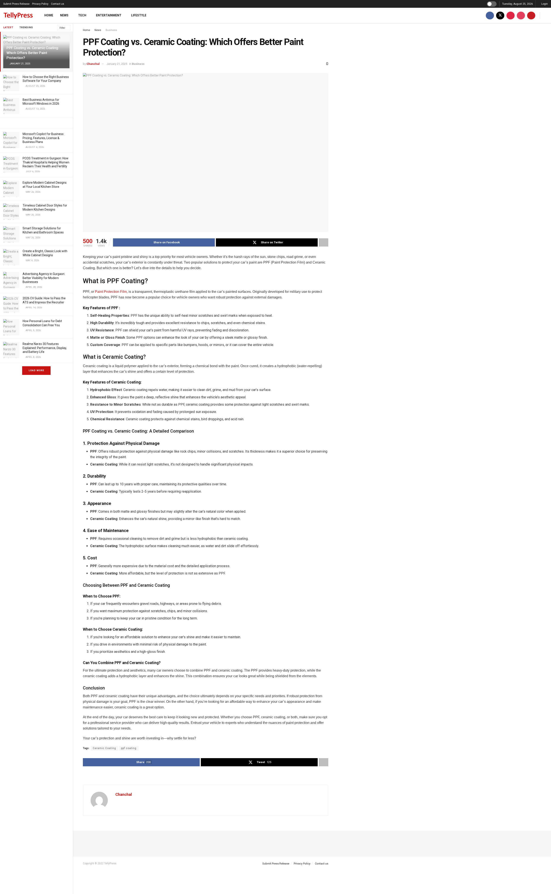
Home (48, 15)
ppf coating (128, 748)
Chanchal (93, 63)
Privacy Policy (40, 3)
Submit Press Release (16, 3)
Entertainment (108, 15)
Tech (82, 15)
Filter (62, 27)
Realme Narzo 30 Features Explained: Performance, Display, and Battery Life (45, 347)
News (64, 15)
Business (111, 30)
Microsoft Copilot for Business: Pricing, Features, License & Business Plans (43, 137)
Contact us (57, 3)
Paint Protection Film (111, 291)
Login (544, 3)
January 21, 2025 (117, 63)
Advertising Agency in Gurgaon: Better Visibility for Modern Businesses (44, 277)
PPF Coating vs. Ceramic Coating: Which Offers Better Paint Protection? (32, 53)
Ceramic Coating (104, 748)
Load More (36, 370)
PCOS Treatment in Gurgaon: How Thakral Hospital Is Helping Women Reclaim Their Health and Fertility (46, 162)
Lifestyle (138, 15)
